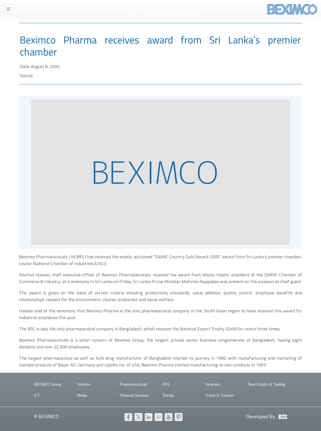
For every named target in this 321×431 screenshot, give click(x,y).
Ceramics (212, 384)
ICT (37, 395)
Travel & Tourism (219, 395)
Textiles (83, 384)
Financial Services (134, 395)
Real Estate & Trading (266, 384)
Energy (168, 395)
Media (82, 395)
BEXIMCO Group (47, 384)
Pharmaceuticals (133, 384)
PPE (166, 384)
